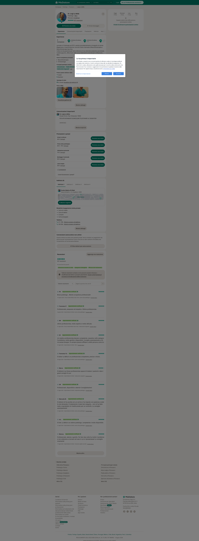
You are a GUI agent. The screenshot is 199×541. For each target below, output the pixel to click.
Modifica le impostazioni (83, 74)
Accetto (118, 73)
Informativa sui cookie (109, 68)
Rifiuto (107, 73)
